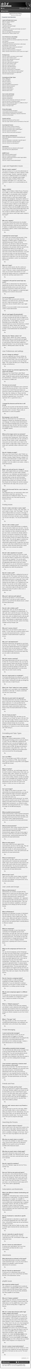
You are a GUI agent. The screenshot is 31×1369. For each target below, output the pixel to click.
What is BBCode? (6, 78)
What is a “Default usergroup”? (9, 104)
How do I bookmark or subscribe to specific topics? (14, 140)
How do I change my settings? (9, 38)
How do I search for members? (9, 130)
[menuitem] (2, 8)
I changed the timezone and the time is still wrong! (14, 44)
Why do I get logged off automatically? (11, 31)
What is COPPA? (6, 23)
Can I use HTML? (6, 80)
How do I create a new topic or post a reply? (12, 56)
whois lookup (5, 1321)
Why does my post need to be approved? (11, 72)
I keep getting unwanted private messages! (12, 112)
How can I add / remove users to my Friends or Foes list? (15, 121)
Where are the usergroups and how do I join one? (13, 99)
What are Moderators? (7, 97)
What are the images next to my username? (12, 47)
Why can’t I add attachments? (9, 66)
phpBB (6, 428)
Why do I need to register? (8, 21)
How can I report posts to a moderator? (11, 69)
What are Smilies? (6, 81)
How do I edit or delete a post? (9, 57)
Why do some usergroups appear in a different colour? (15, 102)
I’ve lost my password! (7, 30)
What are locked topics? (8, 89)
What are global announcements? (10, 84)
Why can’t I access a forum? (8, 65)
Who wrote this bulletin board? (9, 154)
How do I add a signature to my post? (11, 59)
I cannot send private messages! (9, 110)
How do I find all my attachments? (10, 149)
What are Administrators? (8, 95)
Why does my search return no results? (11, 128)
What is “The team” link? (8, 105)
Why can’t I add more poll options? (10, 62)
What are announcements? (8, 86)
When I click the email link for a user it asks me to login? (15, 51)
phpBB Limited (18, 1287)
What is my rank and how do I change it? (11, 50)
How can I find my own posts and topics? (11, 132)
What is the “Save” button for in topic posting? (12, 71)
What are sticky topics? (7, 87)
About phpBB (8, 1292)
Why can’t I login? (6, 27)
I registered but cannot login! (9, 26)
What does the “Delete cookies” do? (10, 33)
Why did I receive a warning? (9, 68)
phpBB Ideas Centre (19, 1303)
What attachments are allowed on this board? (12, 148)
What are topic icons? (7, 90)
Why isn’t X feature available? (9, 156)
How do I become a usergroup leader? (11, 101)
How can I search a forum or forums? (10, 126)
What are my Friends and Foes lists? (10, 120)
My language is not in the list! (9, 45)
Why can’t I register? (7, 24)
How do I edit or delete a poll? (9, 63)
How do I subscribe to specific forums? (11, 141)
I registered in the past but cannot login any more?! (14, 29)
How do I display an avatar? (8, 48)
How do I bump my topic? (8, 73)
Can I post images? (6, 83)
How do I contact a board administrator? (11, 160)
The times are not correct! (8, 42)
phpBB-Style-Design (21, 1365)
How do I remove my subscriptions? (10, 143)
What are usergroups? (7, 98)
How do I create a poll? (7, 60)
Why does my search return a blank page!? (12, 129)
